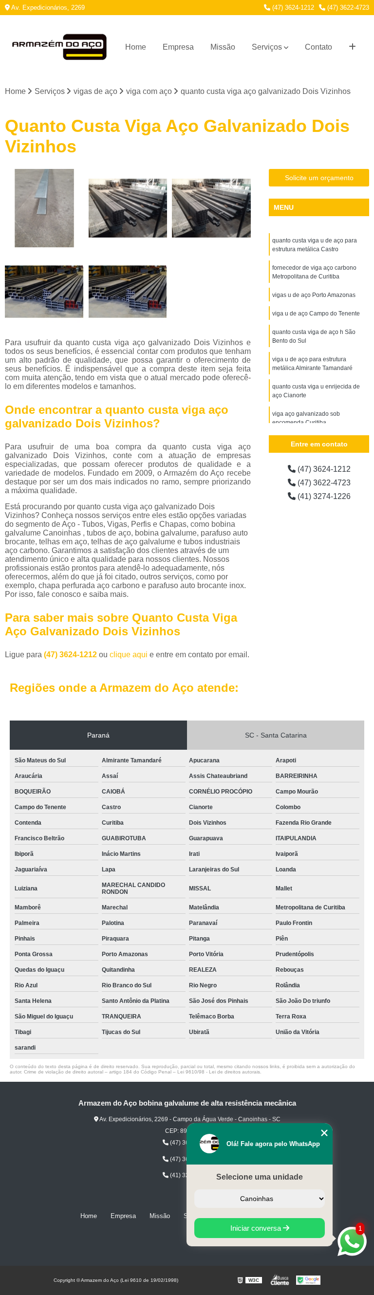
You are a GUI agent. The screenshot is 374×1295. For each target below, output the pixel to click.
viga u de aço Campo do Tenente (316, 313)
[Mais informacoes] (352, 47)
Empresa (178, 47)
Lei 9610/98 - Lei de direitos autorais (218, 1071)
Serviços (267, 47)
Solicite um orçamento (319, 178)
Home (135, 47)
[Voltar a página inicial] (59, 47)
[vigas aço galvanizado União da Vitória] (44, 208)
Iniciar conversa (256, 1228)
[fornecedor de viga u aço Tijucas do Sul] (211, 208)
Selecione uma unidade (259, 1177)
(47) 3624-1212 (292, 7)
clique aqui (129, 654)
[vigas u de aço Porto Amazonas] (128, 291)
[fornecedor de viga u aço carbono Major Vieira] (44, 291)
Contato (318, 47)
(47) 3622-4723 (347, 7)
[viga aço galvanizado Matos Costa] (128, 208)
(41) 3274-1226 (323, 496)
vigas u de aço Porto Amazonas (313, 295)
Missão (222, 47)
